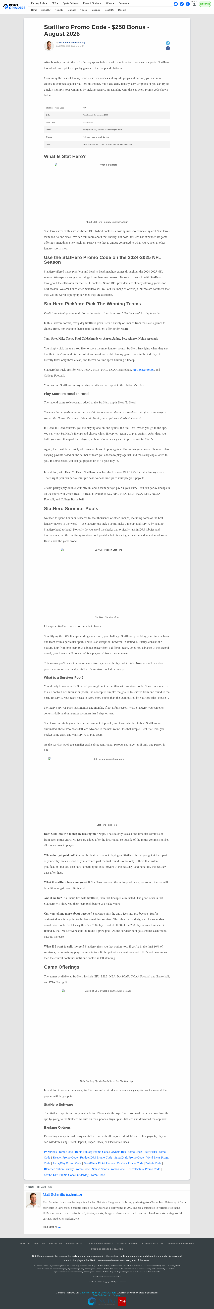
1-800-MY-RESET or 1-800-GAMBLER (98, 1292)
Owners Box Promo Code (126, 1152)
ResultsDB (109, 10)
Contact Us (55, 1243)
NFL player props (143, 370)
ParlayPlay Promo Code (67, 1163)
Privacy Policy (75, 1243)
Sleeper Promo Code (65, 1157)
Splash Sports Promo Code (108, 1169)
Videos (83, 10)
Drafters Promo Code (130, 1163)
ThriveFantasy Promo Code (143, 1169)
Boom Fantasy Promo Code (92, 1152)
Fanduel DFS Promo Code (96, 1157)
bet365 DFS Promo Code (59, 1175)
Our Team (39, 1243)
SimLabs (72, 10)
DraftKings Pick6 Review (99, 1163)
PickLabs (59, 10)
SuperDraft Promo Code (129, 1157)
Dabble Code (153, 1163)
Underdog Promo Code (91, 1175)
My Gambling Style (153, 1243)
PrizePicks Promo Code (58, 1152)
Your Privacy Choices (100, 1243)
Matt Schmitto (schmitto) (72, 42)
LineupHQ (45, 10)
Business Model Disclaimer (107, 1249)
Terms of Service (127, 1243)
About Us (25, 1243)
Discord (122, 10)
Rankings (95, 10)
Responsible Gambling (181, 1243)
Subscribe (205, 4)
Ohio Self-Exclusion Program (107, 1295)
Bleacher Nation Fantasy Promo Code (67, 1169)
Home (34, 10)
